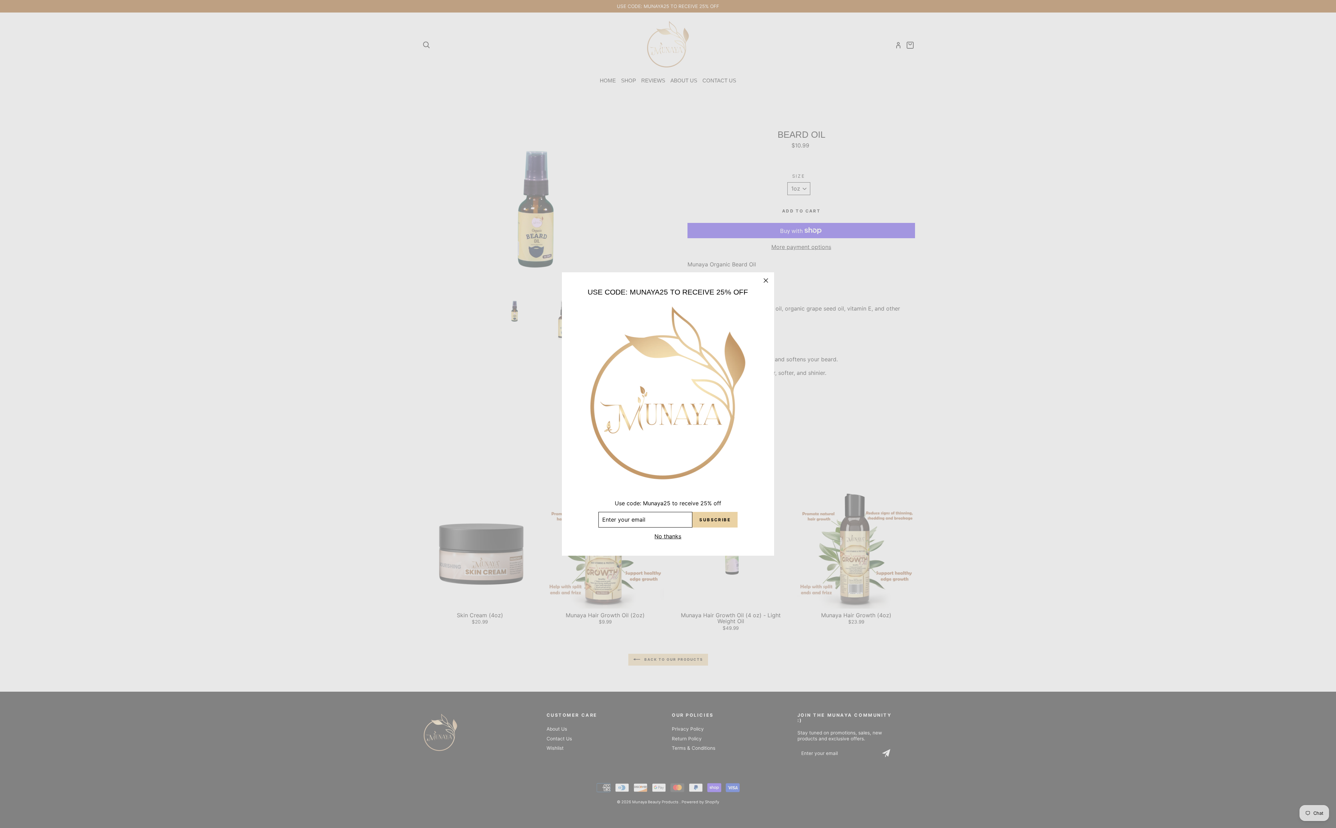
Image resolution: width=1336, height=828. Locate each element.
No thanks (667, 536)
